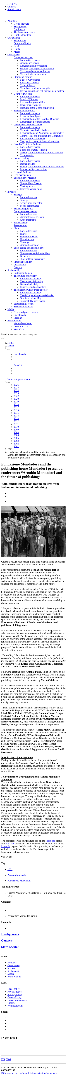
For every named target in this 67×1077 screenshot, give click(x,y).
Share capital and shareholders (28, 247)
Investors (11, 191)
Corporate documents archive (34, 74)
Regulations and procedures (33, 65)
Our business (13, 37)
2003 (16, 440)
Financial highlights (23, 208)
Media (17, 51)
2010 (16, 426)
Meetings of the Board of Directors (37, 107)
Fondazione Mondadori (19, 880)
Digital (17, 49)
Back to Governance (30, 60)
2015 (16, 412)
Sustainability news (23, 306)
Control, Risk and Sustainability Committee (41, 135)
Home (10, 342)
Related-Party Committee (32, 138)
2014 (16, 415)
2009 (16, 429)
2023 (16, 393)
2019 (16, 401)
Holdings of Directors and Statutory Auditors (42, 166)
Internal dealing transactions (33, 169)
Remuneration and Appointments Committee (42, 133)
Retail (16, 46)
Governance (13, 54)
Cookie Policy (14, 997)
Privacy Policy (14, 994)
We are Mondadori (23, 323)
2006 (16, 435)
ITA (9, 3)
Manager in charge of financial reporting (40, 141)
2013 (16, 418)
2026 (16, 384)
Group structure (21, 23)
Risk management (22, 175)
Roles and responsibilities (32, 102)
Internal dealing (21, 158)
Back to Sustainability (30, 278)
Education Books (22, 43)
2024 (16, 390)
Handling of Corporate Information (37, 68)
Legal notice (13, 989)
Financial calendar (23, 261)
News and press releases (26, 312)
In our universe (21, 326)
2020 (16, 398)
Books (4, 1044)
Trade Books (20, 40)
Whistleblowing (15, 1005)
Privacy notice (14, 991)
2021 (9, 869)
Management (20, 26)
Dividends (25, 256)
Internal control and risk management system (42, 91)
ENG (14, 3)
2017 (16, 407)
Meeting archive (28, 186)
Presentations (20, 225)
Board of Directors (23, 93)
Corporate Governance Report (35, 71)
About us (12, 21)
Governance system (23, 57)
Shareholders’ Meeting (25, 177)
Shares (17, 228)
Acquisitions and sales (31, 203)
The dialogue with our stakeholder (30, 289)
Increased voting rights (31, 189)
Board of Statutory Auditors (27, 144)
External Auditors (22, 172)
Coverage (24, 242)
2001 (16, 446)
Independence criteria (30, 105)
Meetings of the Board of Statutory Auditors (41, 152)
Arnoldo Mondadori (17, 875)
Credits (10, 1003)
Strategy (18, 194)
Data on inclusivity (29, 284)
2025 (16, 387)
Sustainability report (23, 303)
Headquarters (10, 934)
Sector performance (29, 205)
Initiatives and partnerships (33, 287)
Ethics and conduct (23, 77)
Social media (20, 315)
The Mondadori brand (24, 32)
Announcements (28, 219)
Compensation (27, 155)
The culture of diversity (25, 275)
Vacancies (19, 329)
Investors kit (20, 264)
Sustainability (14, 270)
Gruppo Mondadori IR (31, 245)
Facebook (50, 840)
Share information (29, 236)
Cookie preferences (16, 1000)
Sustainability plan (23, 273)
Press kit (18, 317)
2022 (16, 396)
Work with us (14, 320)
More (4, 1052)
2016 (16, 410)
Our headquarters (22, 35)
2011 (16, 424)
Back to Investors (28, 197)
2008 (16, 432)
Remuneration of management (35, 121)
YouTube (9, 843)
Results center (20, 222)
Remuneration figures (24, 110)
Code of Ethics (27, 85)
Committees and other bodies (28, 124)
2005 (16, 438)
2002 (16, 443)
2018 (16, 404)
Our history (19, 29)
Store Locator (14, 9)
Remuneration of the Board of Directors (39, 119)
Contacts (11, 6)
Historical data (27, 239)
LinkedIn (5, 846)
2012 (16, 421)
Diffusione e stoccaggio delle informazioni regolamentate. (29, 1073)
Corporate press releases (25, 211)
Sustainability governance (32, 301)
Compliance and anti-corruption (35, 88)
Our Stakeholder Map (30, 298)
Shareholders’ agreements (32, 259)
